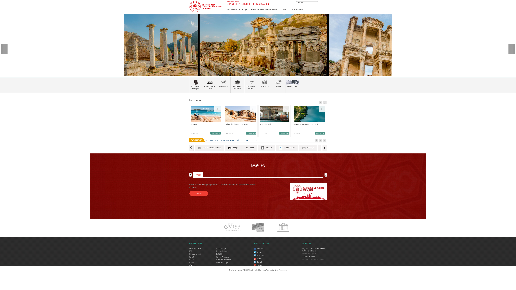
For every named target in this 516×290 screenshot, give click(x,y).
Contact (284, 9)
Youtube (259, 259)
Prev (4, 49)
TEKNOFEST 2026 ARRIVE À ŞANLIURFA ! (223, 140)
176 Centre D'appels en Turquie (313, 259)
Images (235, 147)
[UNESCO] (283, 227)
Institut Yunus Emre (223, 260)
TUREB (191, 263)
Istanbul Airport (195, 254)
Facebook (260, 249)
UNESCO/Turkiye (222, 263)
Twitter (259, 252)
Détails (199, 193)
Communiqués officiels (211, 147)
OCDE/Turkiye (221, 248)
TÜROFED (192, 265)
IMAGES (198, 175)
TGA (190, 251)
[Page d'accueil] (207, 6)
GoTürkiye (219, 254)
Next (511, 49)
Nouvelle (195, 100)
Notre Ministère (195, 248)
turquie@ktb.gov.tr (309, 254)
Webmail (310, 147)
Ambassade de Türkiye (237, 9)
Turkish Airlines (221, 251)
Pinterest (260, 265)
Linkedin (260, 262)
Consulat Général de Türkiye (264, 9)
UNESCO (268, 147)
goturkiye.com (288, 147)
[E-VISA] (232, 227)
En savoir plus (216, 133)
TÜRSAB (192, 260)
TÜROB (191, 257)
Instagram (260, 255)
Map (251, 147)
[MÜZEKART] (258, 227)
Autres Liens (297, 9)
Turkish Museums (222, 257)
